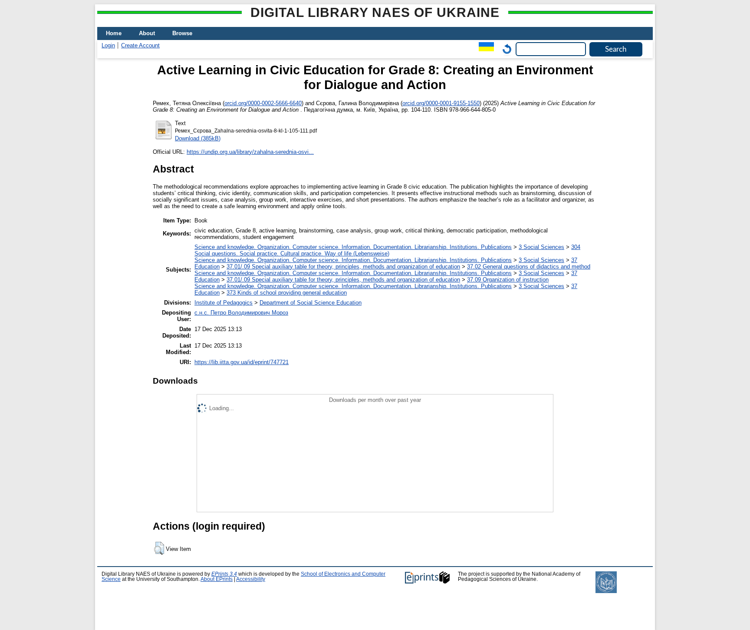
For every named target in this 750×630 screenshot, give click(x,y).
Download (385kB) (197, 138)
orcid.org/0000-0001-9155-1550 (441, 103)
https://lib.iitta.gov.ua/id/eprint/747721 (241, 362)
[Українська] (484, 49)
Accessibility (250, 579)
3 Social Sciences (541, 247)
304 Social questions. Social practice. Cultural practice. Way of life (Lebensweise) (387, 250)
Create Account (140, 45)
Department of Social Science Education (311, 302)
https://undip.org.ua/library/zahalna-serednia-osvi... (250, 152)
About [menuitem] (147, 33)
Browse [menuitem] (182, 33)
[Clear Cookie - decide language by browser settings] (505, 49)
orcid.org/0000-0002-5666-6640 (263, 103)
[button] (159, 548)
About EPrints (217, 579)
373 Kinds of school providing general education (287, 292)
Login (108, 45)
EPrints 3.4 (224, 574)
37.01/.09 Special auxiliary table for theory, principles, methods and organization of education (343, 266)
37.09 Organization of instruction (508, 279)
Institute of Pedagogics (223, 302)
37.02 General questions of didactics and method (528, 266)
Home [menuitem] (114, 33)
